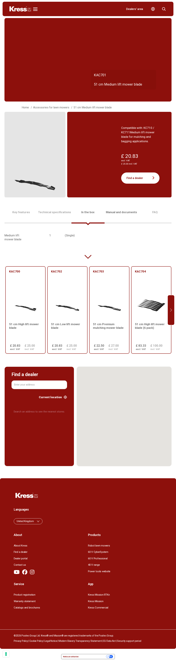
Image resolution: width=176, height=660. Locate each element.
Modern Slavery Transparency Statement (80, 641)
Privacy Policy (21, 641)
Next (171, 310)
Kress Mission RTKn (99, 594)
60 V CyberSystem (98, 551)
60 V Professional (98, 558)
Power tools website (99, 571)
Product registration (24, 594)
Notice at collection (71, 657)
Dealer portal (21, 558)
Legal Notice (51, 641)
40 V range (94, 564)
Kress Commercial (98, 607)
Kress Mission (95, 601)
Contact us (20, 564)
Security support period (129, 641)
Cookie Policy (36, 641)
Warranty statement (24, 601)
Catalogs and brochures (27, 607)
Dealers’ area (134, 9)
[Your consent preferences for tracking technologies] (6, 654)
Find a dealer (134, 178)
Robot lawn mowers (99, 545)
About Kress (20, 545)
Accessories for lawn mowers (51, 107)
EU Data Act (109, 641)
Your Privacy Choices (93, 657)
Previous (5, 310)
